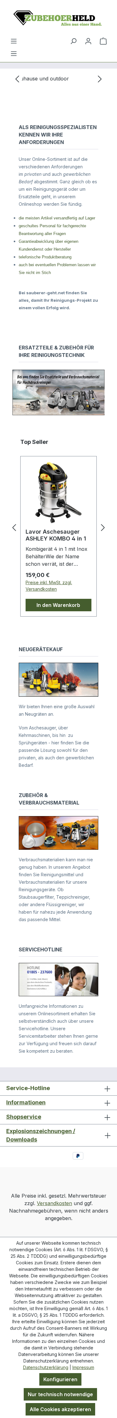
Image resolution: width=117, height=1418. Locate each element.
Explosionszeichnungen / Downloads (40, 1135)
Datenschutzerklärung (45, 1367)
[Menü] (13, 53)
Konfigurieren (60, 1379)
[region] (58, 78)
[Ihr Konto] (88, 41)
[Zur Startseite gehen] (58, 18)
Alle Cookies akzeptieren (60, 1409)
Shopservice (23, 1116)
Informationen (26, 1102)
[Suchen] (73, 41)
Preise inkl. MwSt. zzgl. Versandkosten (49, 586)
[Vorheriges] (17, 79)
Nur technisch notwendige (60, 1394)
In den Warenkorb (58, 605)
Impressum (83, 1367)
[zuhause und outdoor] (58, 78)
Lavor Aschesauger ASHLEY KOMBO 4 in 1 (56, 535)
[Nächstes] (100, 79)
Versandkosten (54, 1203)
